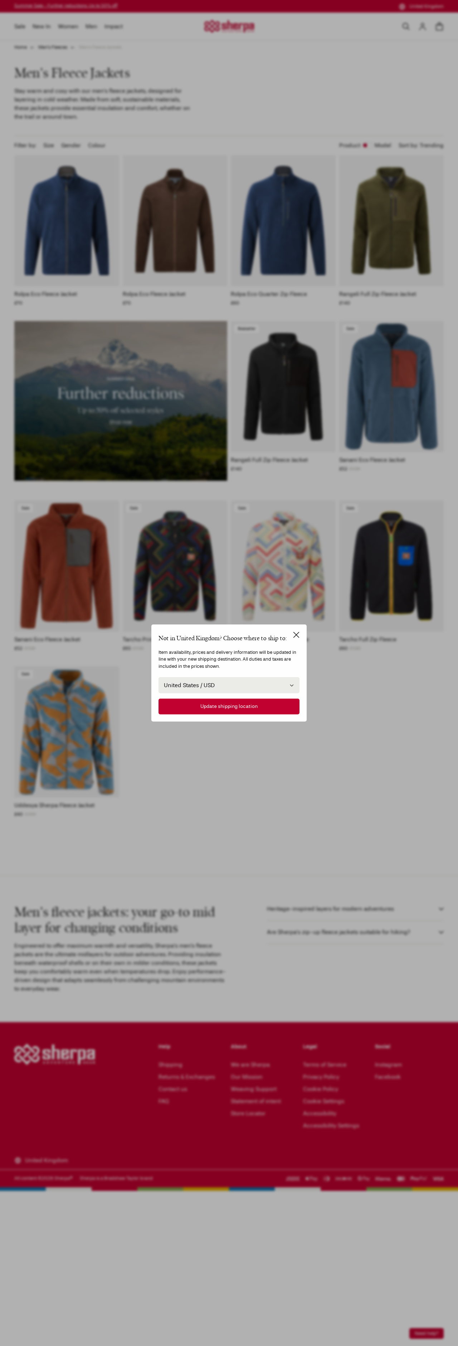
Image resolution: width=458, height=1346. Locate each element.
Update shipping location (229, 706)
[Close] (296, 635)
